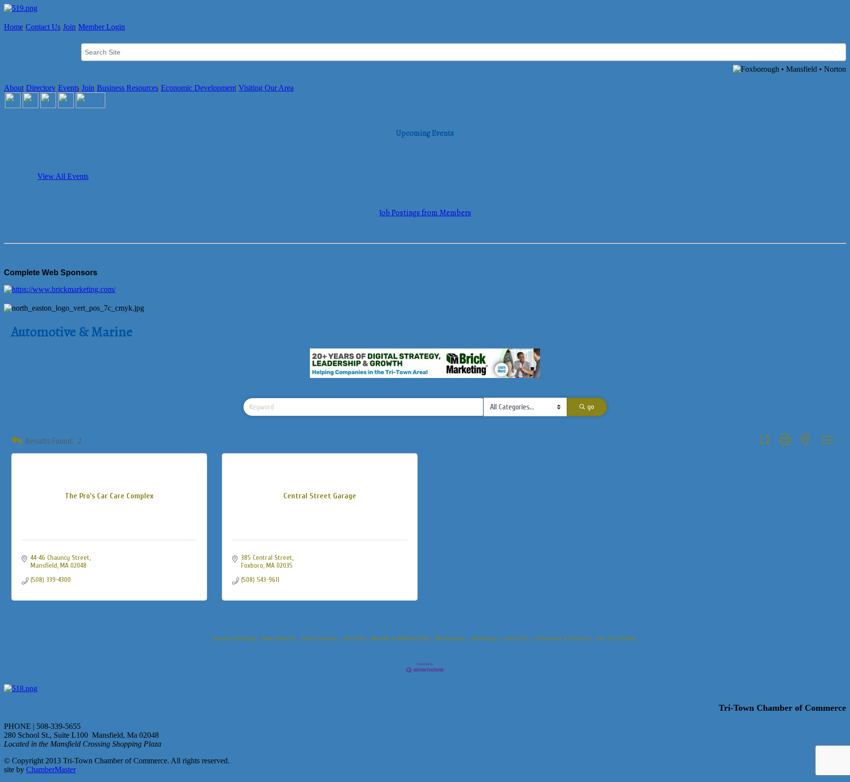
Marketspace (450, 638)
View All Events (63, 176)
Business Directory (235, 638)
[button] (16, 441)
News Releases (279, 638)
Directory (41, 88)
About (14, 88)
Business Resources (127, 88)
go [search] (590, 407)
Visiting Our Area (266, 88)
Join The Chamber (616, 638)
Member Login (101, 27)
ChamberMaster (51, 769)
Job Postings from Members (425, 212)
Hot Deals (355, 638)
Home (13, 27)
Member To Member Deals (401, 638)
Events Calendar (320, 638)
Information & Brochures (563, 638)
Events (68, 88)
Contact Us (43, 27)
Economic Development (198, 88)
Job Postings (484, 638)
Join (69, 27)
